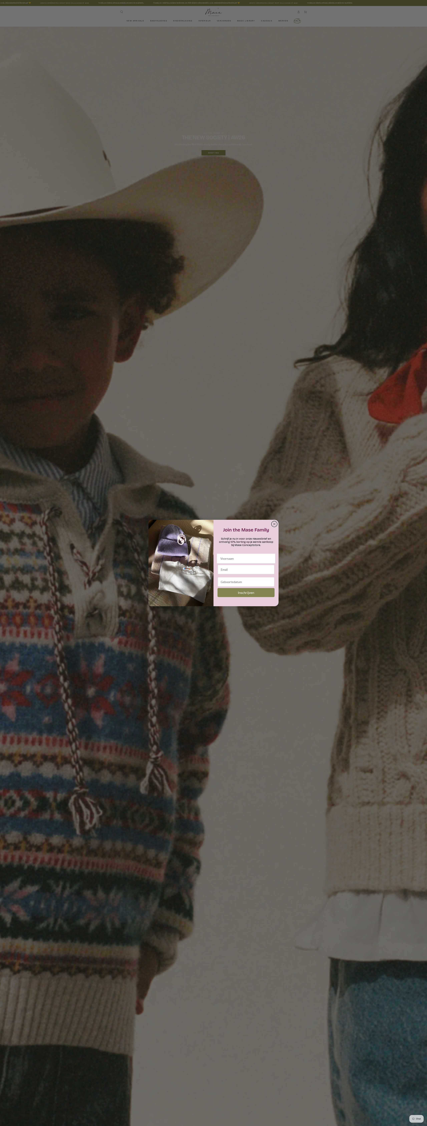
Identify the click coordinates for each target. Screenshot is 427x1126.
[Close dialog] (274, 524)
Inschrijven (246, 593)
